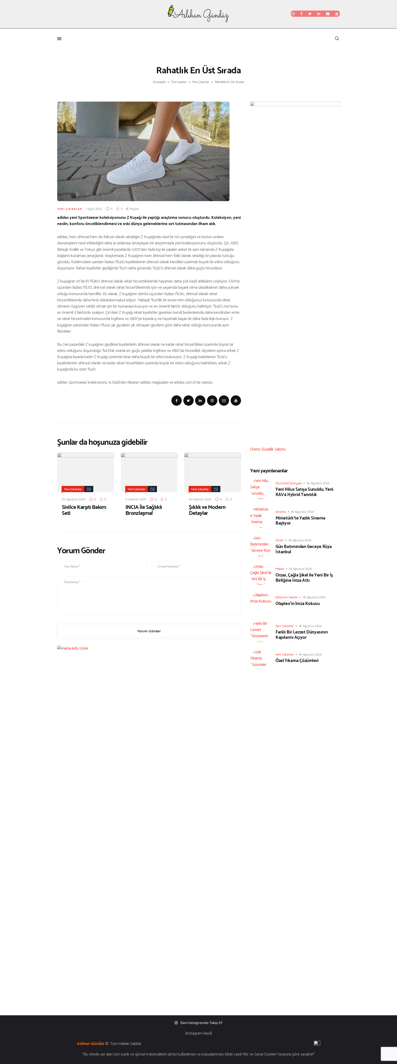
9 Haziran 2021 (135, 499)
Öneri (279, 540)
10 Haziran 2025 (200, 499)
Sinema (280, 511)
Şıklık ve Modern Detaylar (207, 510)
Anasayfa (159, 82)
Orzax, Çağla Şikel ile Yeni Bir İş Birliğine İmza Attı (304, 578)
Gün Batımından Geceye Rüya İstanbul (303, 549)
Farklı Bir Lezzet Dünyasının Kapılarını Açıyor (301, 635)
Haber (279, 569)
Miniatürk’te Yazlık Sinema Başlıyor (300, 521)
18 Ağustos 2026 (317, 483)
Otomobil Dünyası (288, 483)
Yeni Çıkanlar (200, 82)
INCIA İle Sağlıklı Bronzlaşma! (143, 510)
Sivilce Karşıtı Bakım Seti (84, 510)
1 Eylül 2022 (94, 209)
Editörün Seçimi (286, 597)
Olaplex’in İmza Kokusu (297, 604)
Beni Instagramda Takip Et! (201, 1023)
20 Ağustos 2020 (73, 499)
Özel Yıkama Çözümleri (297, 661)
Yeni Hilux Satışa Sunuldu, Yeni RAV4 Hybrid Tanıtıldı (304, 492)
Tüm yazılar (179, 82)
